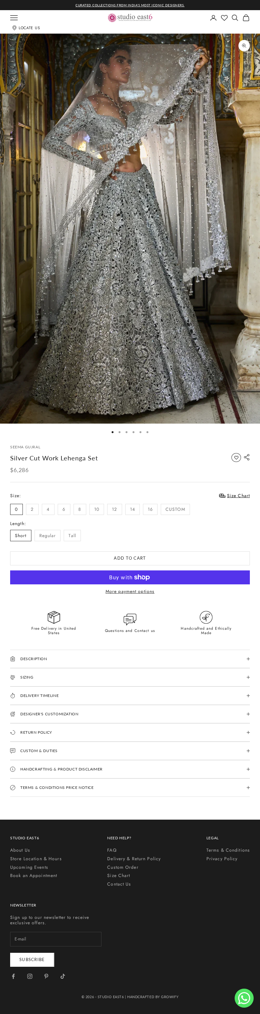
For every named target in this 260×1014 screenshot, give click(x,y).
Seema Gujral (25, 447)
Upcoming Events (29, 867)
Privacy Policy (222, 858)
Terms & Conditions (228, 850)
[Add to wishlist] (236, 457)
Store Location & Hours (36, 858)
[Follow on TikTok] (63, 976)
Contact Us (119, 884)
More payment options (130, 591)
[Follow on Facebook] (13, 976)
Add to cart (130, 558)
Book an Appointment (33, 875)
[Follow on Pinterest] (46, 976)
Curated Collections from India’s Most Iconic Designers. (130, 5)
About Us (20, 850)
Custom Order (122, 867)
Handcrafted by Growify (153, 997)
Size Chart (118, 875)
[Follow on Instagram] (30, 976)
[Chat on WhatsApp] (244, 998)
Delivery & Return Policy (134, 858)
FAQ (111, 850)
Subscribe (32, 959)
